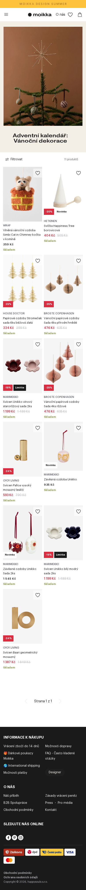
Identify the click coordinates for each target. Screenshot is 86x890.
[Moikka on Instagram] (20, 837)
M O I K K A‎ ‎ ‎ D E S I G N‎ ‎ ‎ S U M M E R (43, 3)
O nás (60, 14)
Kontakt (51, 810)
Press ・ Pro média (59, 802)
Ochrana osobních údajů (21, 877)
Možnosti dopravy (58, 746)
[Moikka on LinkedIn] (26, 837)
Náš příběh (11, 795)
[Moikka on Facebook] (8, 837)
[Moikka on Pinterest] (14, 837)
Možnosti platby (15, 772)
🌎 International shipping (22, 765)
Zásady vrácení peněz (61, 795)
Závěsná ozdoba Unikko (60, 479)
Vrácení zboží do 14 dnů (21, 746)
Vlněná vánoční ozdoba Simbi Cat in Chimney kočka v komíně (22, 235)
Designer (55, 772)
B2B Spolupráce (15, 802)
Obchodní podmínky (18, 810)
